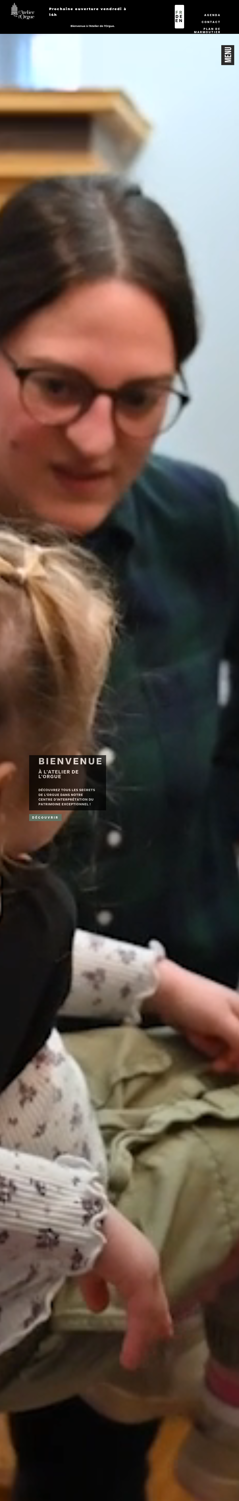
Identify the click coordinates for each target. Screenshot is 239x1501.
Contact (211, 22)
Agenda (212, 15)
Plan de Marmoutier (207, 30)
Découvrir (45, 817)
